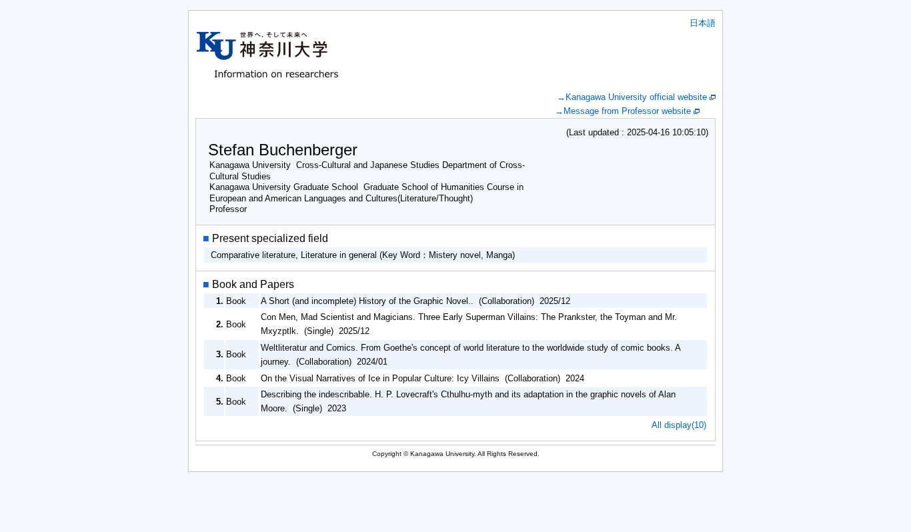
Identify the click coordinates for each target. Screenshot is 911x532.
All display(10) (679, 425)
